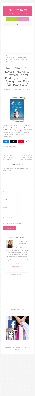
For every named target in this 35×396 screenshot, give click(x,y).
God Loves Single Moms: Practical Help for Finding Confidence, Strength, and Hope (17, 128)
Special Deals (12, 146)
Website (5, 207)
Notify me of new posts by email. (12, 223)
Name (5, 192)
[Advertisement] (17, 38)
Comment (6, 174)
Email (5, 200)
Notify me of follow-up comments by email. (15, 218)
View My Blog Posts (17, 266)
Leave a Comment (27, 89)
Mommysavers (18, 10)
